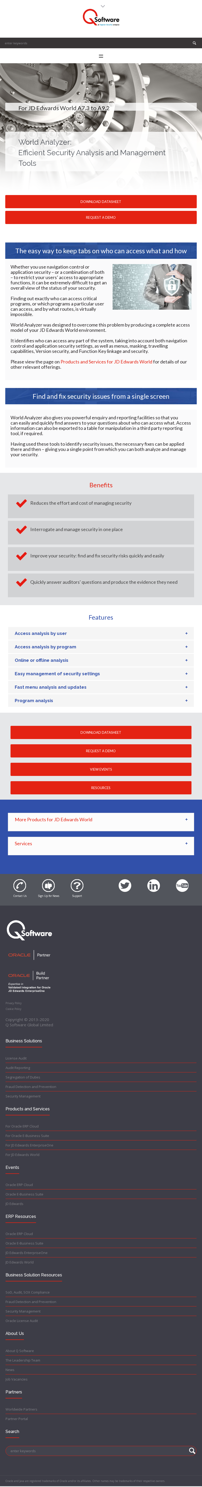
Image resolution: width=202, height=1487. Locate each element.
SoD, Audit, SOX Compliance (28, 1292)
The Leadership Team (23, 1360)
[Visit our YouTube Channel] (182, 882)
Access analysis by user (41, 633)
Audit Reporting (18, 1067)
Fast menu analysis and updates (51, 687)
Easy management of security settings (57, 673)
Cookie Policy (13, 1009)
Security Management (23, 1096)
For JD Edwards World (22, 1154)
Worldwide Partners (21, 1409)
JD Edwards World (20, 1262)
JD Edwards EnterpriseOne (27, 1252)
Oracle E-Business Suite (24, 1194)
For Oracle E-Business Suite (27, 1135)
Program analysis (34, 700)
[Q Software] (101, 17)
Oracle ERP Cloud (19, 1184)
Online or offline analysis (41, 660)
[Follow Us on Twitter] (125, 882)
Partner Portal (17, 1418)
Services (23, 843)
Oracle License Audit (22, 1320)
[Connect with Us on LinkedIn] (153, 882)
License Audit (16, 1058)
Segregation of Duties (23, 1077)
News (10, 1369)
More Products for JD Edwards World (53, 819)
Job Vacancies (17, 1379)
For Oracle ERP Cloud (22, 1126)
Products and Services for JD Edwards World (106, 362)
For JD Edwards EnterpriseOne (29, 1145)
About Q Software (20, 1350)
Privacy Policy (14, 1003)
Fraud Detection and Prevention (31, 1086)
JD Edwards (14, 1203)
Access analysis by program (45, 646)
